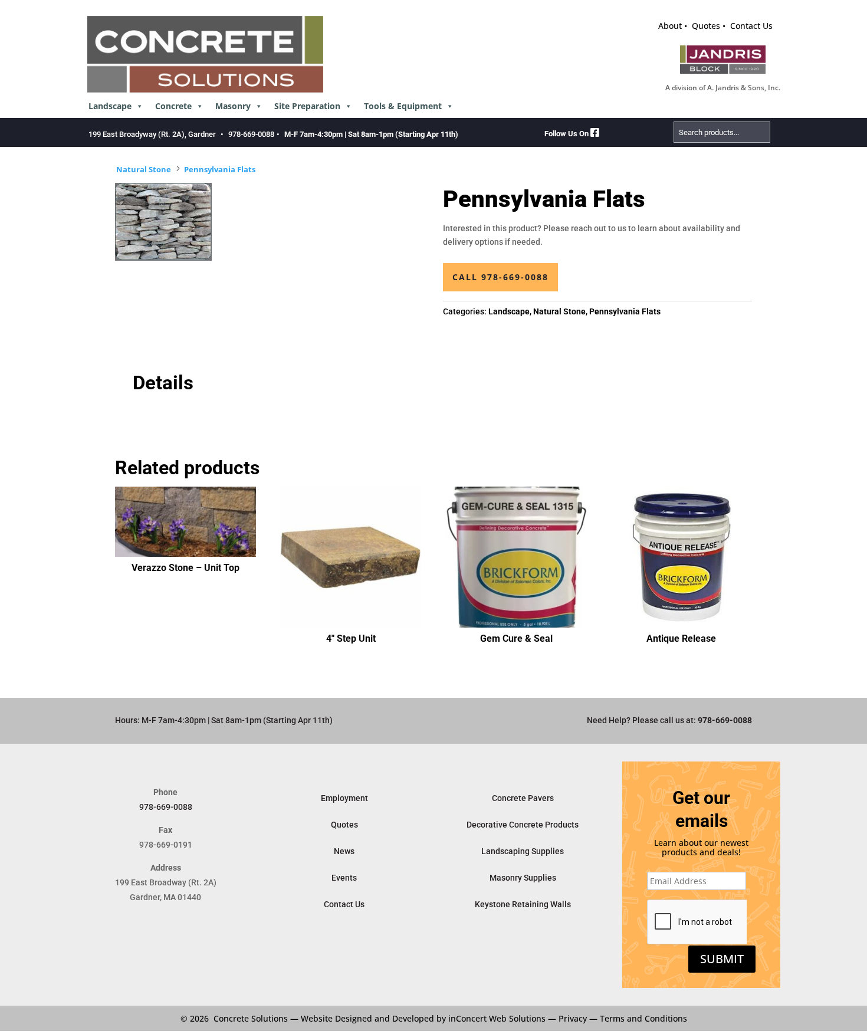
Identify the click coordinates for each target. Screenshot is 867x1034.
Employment (344, 798)
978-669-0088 (251, 134)
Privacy (573, 1018)
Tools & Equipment (403, 105)
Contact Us (751, 25)
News (344, 851)
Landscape (110, 105)
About (670, 25)
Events (344, 877)
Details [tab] (163, 383)
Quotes (706, 25)
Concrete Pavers (523, 798)
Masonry (233, 105)
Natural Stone (143, 169)
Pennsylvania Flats (219, 169)
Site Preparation (307, 105)
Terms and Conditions (643, 1018)
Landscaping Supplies (522, 851)
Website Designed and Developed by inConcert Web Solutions (423, 1018)
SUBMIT (722, 959)
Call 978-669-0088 (500, 277)
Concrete (173, 105)
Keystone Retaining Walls (523, 904)
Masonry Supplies (523, 877)
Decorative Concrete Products (523, 824)
